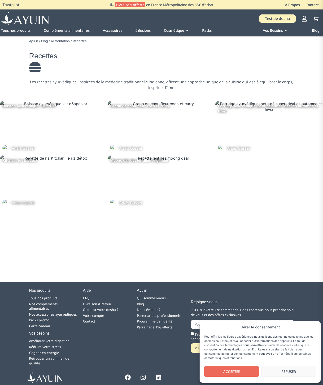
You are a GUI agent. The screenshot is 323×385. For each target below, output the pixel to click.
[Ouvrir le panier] (315, 18)
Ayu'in (33, 41)
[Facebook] (127, 377)
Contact (312, 4)
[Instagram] (143, 377)
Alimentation (60, 41)
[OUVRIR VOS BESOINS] (286, 30)
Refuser (288, 371)
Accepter (231, 371)
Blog (44, 41)
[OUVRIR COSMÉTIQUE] (187, 30)
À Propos (292, 4)
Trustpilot (10, 4)
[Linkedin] (158, 377)
